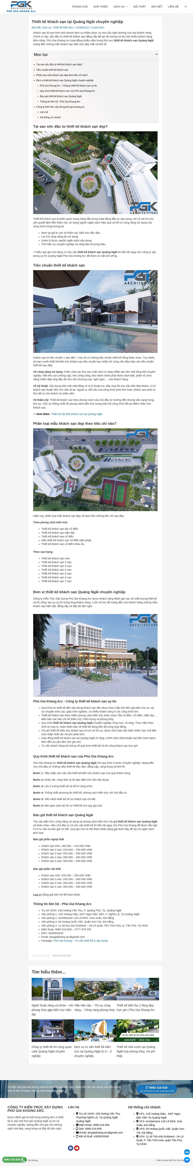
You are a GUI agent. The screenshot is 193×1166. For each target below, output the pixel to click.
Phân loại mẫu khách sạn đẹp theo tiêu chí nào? (62, 75)
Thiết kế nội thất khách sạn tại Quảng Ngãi (76, 414)
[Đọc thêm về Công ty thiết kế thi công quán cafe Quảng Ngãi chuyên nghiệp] (53, 1030)
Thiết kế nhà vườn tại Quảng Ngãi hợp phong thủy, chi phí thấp (136, 1051)
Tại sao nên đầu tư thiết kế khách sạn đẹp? (59, 64)
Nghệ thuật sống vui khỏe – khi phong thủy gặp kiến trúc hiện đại (52, 1010)
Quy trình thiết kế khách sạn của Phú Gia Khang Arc (67, 91)
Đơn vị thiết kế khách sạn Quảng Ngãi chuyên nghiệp (64, 80)
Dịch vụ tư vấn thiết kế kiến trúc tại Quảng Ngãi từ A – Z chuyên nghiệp (93, 1051)
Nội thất (139, 6)
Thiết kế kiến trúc (63, 27)
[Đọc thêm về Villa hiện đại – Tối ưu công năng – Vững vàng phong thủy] (95, 988)
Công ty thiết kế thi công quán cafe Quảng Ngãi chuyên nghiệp (52, 1051)
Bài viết (157, 6)
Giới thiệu (100, 6)
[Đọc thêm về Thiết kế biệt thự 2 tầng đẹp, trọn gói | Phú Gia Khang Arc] (138, 988)
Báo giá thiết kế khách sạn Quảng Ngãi (61, 96)
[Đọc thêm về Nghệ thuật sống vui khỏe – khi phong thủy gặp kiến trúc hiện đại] (53, 988)
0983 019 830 (12, 1159)
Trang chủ (80, 6)
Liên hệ (173, 6)
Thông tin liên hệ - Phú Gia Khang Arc (60, 101)
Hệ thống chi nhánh (50, 117)
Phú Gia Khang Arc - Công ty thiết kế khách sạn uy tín (68, 85)
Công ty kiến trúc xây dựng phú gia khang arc (60, 107)
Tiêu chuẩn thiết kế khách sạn (52, 70)
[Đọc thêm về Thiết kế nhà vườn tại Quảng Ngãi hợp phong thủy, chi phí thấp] (138, 1030)
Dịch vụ (119, 6)
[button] (185, 6)
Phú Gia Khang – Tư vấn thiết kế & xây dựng (81, 940)
